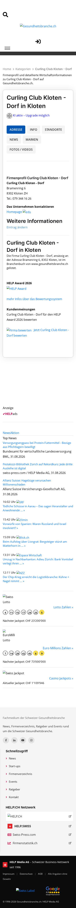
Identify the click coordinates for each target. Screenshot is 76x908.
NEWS (14, 140)
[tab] (6, 433)
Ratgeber (14, 789)
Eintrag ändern (17, 227)
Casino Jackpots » (61, 678)
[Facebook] (6, 740)
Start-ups (14, 766)
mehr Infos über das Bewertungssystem (34, 299)
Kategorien (23, 69)
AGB (40, 873)
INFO (33, 130)
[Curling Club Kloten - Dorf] (20, 288)
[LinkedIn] (14, 740)
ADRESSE (16, 130)
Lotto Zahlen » (63, 607)
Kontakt (14, 797)
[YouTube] (23, 740)
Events (13, 781)
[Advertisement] (42, 386)
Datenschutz (26, 873)
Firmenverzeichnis (20, 774)
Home (7, 69)
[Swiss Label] (25, 890)
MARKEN (32, 140)
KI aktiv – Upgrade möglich (31, 115)
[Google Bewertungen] (53, 890)
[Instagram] (31, 740)
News (12, 758)
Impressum (9, 873)
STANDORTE (53, 130)
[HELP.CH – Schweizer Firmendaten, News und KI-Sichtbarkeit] (39, 816)
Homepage (15, 212)
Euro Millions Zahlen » (58, 648)
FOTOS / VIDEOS (21, 149)
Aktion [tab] (14, 433)
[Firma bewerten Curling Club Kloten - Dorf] (19, 330)
